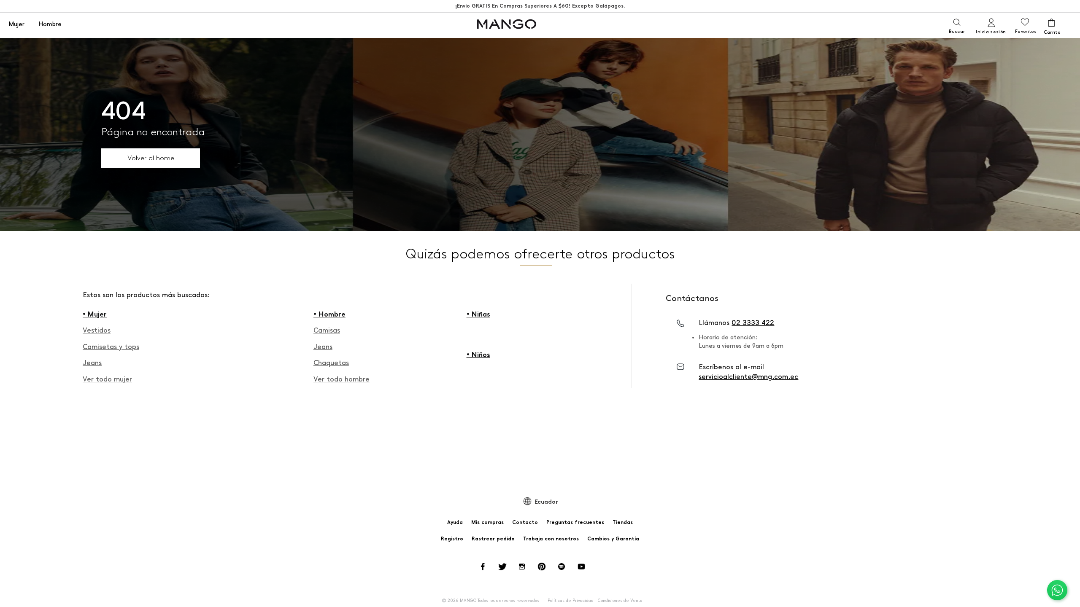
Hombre (50, 24)
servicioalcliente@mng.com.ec (748, 377)
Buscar (957, 31)
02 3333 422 (753, 323)
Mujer (16, 24)
